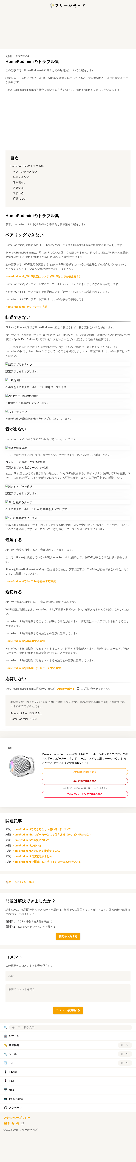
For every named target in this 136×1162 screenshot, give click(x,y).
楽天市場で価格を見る (85, 781)
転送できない (21, 176)
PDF (9, 1062)
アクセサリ (13, 1107)
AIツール (11, 1036)
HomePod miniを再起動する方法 (25, 640)
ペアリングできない (25, 171)
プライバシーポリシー (17, 1117)
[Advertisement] (68, 1157)
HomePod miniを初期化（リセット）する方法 (33, 667)
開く (123, 1045)
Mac (9, 1089)
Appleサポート (66, 688)
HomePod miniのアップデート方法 (26, 306)
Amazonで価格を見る (84, 771)
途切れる (18, 193)
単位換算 (11, 1045)
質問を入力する (68, 936)
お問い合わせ (11, 1123)
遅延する (18, 187)
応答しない (19, 198)
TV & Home (27, 881)
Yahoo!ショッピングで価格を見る (85, 794)
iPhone (10, 1071)
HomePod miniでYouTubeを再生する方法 (30, 581)
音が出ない (19, 182)
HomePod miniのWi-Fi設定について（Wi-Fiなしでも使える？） (43, 276)
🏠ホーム (11, 881)
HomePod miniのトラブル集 (27, 166)
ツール (10, 1054)
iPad (9, 1080)
